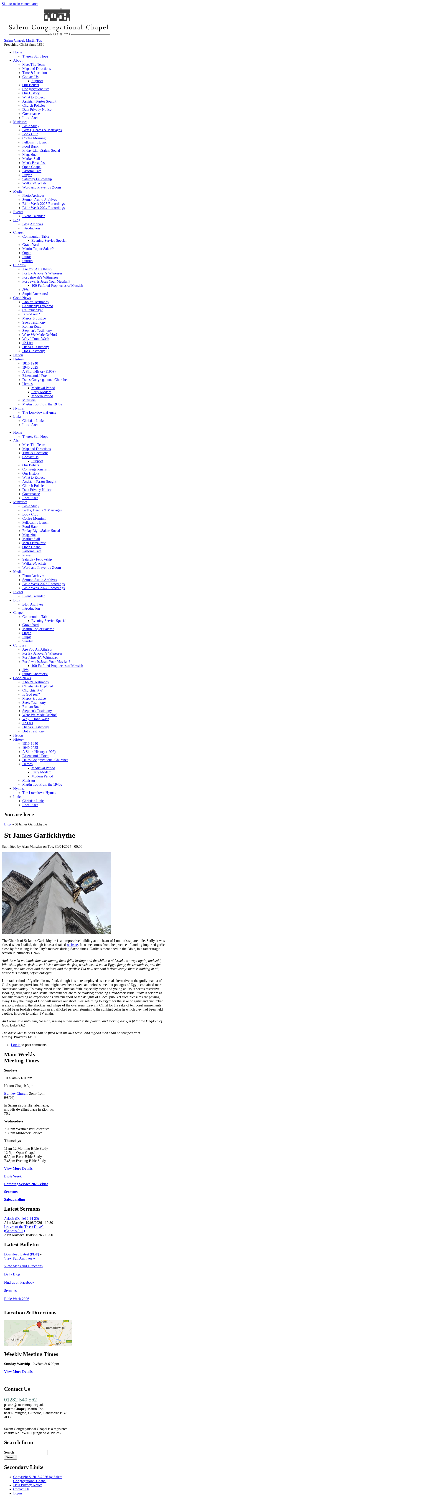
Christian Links (33, 421)
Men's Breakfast (34, 163)
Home (17, 52)
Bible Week (13, 1176)
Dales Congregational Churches (45, 380)
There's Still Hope (35, 56)
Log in (15, 1045)
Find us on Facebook (19, 1282)
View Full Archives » (19, 1258)
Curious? (19, 265)
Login (17, 1493)
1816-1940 (30, 363)
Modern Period (42, 396)
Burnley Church (15, 1093)
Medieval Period (43, 388)
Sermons (11, 1192)
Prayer (27, 175)
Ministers (29, 400)
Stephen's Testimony (37, 330)
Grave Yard (30, 244)
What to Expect (33, 97)
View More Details (18, 1168)
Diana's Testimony (35, 347)
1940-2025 (30, 367)
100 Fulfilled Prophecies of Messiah (57, 285)
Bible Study (30, 126)
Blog (16, 220)
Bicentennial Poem (35, 375)
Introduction (31, 228)
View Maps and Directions (23, 1266)
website (72, 945)
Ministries (20, 122)
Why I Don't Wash (35, 339)
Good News (22, 298)
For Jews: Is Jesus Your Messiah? (46, 281)
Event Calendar (33, 216)
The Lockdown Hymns (39, 412)
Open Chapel (31, 167)
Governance (31, 114)
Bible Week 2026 (16, 1299)
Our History (31, 93)
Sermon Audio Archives (39, 199)
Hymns (18, 408)
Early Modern (41, 392)
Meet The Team (33, 64)
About (17, 60)
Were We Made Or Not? (39, 335)
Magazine (29, 154)
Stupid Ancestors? (35, 294)
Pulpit (26, 257)
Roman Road (31, 326)
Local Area (30, 118)
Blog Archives (32, 224)
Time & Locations (35, 73)
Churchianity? (32, 310)
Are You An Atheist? (37, 269)
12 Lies (27, 343)
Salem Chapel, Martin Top (23, 40)
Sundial (27, 261)
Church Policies (33, 105)
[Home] (58, 36)
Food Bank (30, 146)
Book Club (30, 134)
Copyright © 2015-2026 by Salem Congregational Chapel (37, 1479)
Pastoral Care (31, 171)
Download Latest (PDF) (21, 1254)
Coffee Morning (34, 138)
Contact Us (30, 77)
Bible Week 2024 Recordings (43, 208)
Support (37, 81)
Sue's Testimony (34, 322)
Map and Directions (36, 68)
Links (17, 416)
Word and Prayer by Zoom (41, 187)
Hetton (18, 355)
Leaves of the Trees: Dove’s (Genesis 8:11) (24, 1229)
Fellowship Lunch (35, 142)
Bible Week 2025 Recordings (43, 204)
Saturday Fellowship (37, 179)
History (18, 359)
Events (18, 212)
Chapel (18, 232)
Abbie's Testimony (35, 302)
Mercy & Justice (34, 318)
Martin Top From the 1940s (42, 404)
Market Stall (31, 159)
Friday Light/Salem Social (41, 150)
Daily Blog (12, 1274)
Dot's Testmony (33, 351)
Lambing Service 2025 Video (26, 1184)
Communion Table (35, 236)
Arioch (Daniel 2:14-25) (21, 1218)
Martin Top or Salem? (38, 249)
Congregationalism (35, 89)
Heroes (27, 384)
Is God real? (31, 314)
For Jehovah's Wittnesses (40, 277)
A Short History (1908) (39, 371)
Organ (26, 253)
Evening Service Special (48, 240)
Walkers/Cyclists (34, 183)
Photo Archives (33, 195)
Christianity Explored (37, 306)
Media (17, 191)
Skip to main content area (20, 4)
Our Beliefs (30, 85)
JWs (25, 290)
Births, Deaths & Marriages (42, 130)
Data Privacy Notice (36, 109)
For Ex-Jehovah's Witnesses (42, 273)
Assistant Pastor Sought (39, 101)
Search (9, 1452)
